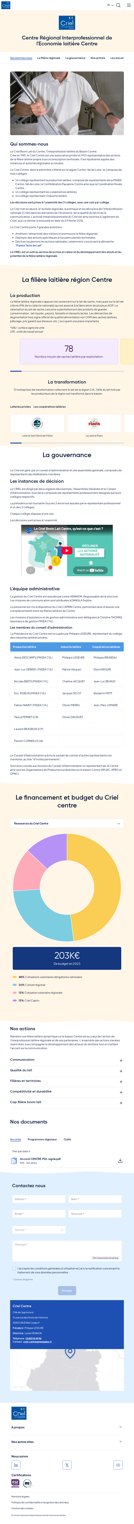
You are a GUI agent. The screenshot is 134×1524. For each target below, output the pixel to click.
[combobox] (39, 1230)
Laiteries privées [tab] (20, 406)
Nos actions (98, 58)
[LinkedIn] (15, 1465)
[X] (67, 1465)
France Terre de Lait (28, 245)
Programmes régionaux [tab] (42, 1139)
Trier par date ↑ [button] (21, 1151)
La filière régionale (48, 58)
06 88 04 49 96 (33, 1338)
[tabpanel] (67, 917)
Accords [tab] (15, 1139)
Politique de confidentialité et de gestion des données (40, 1502)
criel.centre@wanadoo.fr (37, 1341)
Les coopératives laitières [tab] (50, 406)
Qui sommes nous (21, 58)
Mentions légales (20, 1496)
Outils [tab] (67, 1139)
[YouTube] (118, 1465)
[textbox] (39, 1230)
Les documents (120, 58)
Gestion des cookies (22, 1508)
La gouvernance (75, 58)
